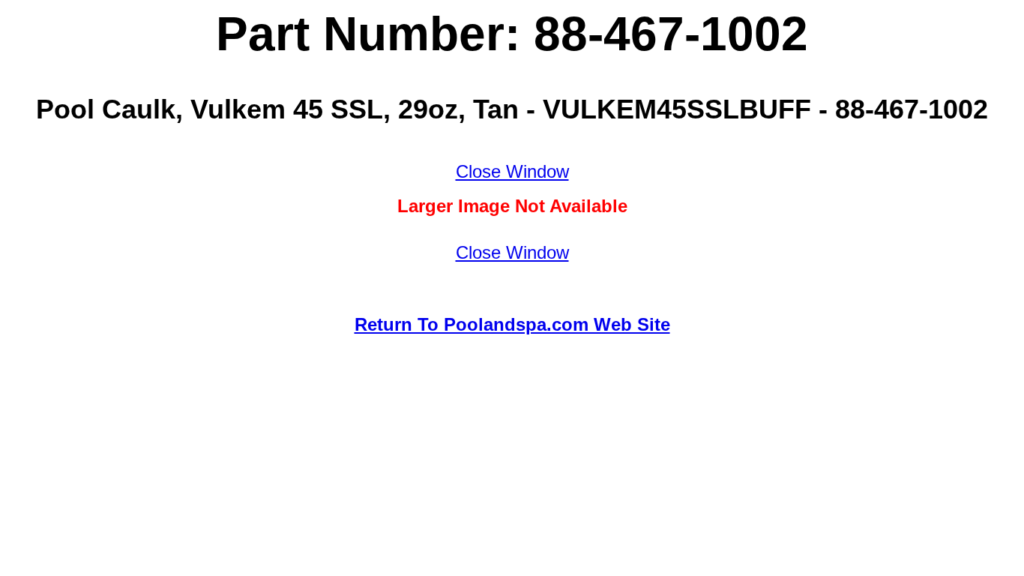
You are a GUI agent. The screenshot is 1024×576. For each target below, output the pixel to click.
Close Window (512, 171)
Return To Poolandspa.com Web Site (512, 324)
